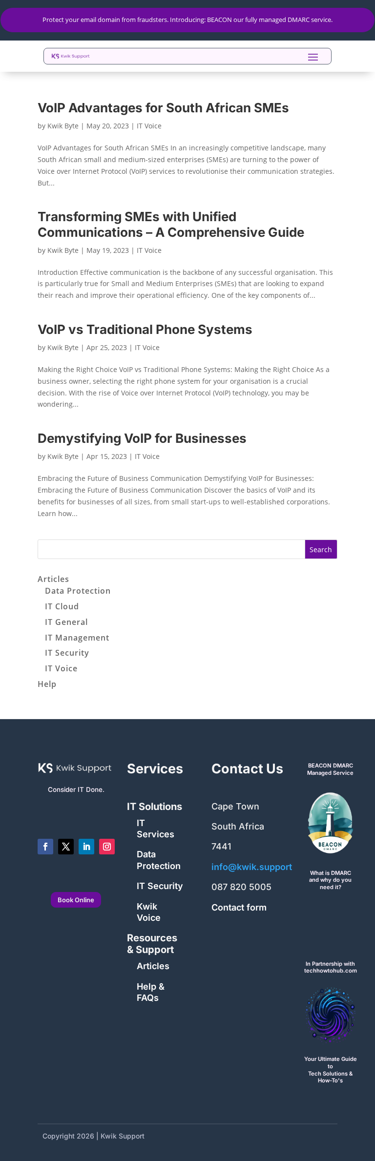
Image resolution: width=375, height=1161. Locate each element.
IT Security (67, 652)
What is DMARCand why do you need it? (330, 880)
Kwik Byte (63, 125)
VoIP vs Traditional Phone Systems (145, 329)
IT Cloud (62, 606)
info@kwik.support (251, 867)
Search (321, 549)
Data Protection (78, 590)
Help (47, 684)
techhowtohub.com (330, 970)
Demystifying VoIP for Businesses (142, 438)
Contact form (239, 907)
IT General (66, 622)
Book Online (76, 900)
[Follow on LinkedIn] (86, 846)
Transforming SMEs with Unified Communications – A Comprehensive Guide (171, 224)
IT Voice (149, 125)
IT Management (77, 637)
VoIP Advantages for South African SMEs (163, 107)
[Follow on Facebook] (45, 846)
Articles (53, 579)
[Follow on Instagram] (107, 846)
